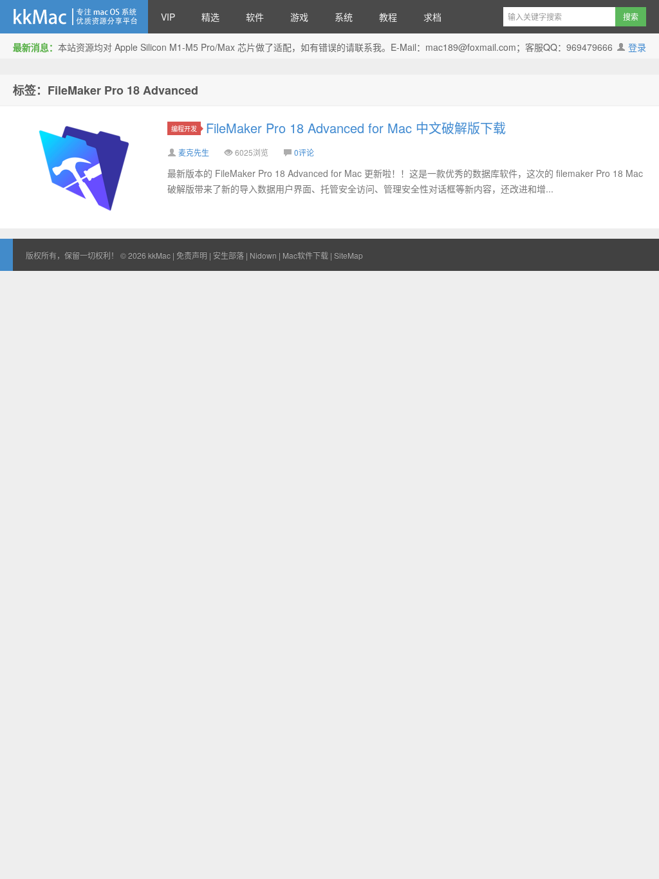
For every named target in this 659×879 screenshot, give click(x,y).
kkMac (74, 16)
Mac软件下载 (305, 255)
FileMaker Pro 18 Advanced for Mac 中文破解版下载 (356, 127)
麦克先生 (193, 152)
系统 (344, 16)
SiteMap (348, 255)
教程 (388, 16)
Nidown (263, 255)
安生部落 (228, 255)
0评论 (304, 152)
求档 (432, 16)
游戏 (299, 16)
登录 (637, 47)
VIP (168, 16)
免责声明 (191, 255)
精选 (210, 16)
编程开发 (184, 128)
